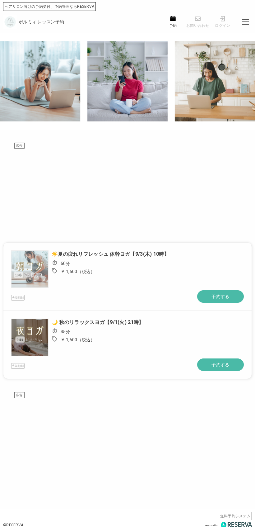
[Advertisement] (127, 192)
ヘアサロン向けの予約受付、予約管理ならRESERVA (49, 6)
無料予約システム (235, 516)
